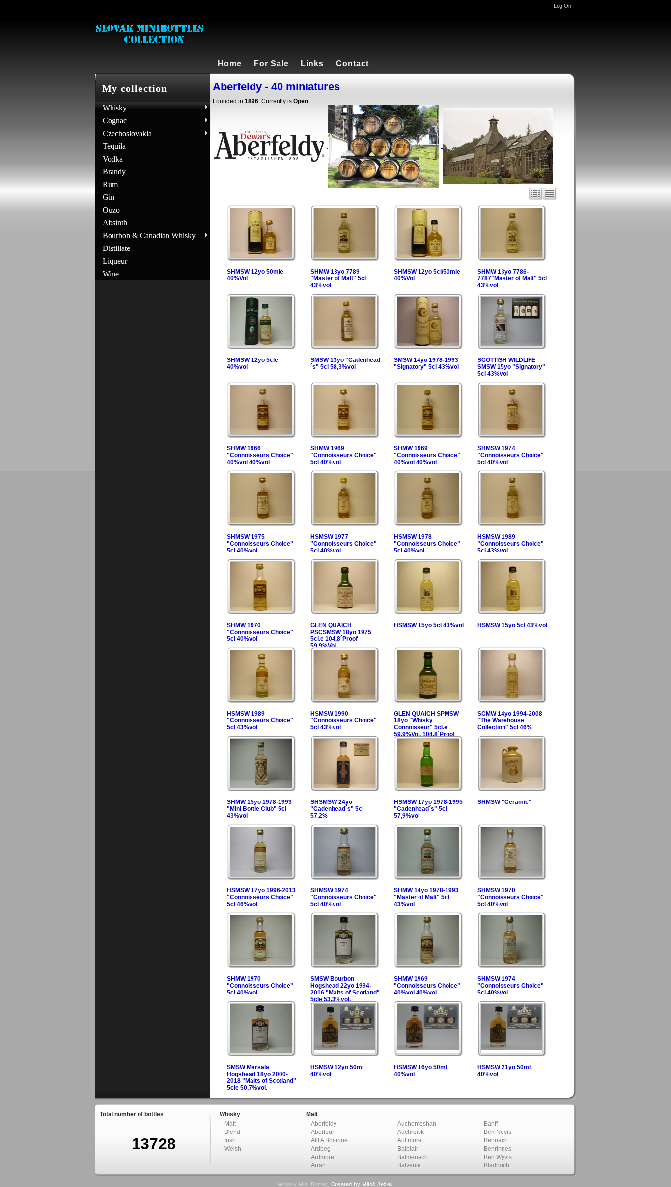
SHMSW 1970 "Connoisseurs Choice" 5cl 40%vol (510, 897)
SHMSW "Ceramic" (504, 802)
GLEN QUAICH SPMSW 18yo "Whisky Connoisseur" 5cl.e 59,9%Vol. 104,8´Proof (426, 724)
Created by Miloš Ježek (362, 1184)
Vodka (113, 159)
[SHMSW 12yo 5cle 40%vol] (261, 346)
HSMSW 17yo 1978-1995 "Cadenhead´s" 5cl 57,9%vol (428, 809)
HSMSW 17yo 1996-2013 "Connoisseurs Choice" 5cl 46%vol (261, 897)
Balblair (407, 1148)
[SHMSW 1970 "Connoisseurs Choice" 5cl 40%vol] (511, 877)
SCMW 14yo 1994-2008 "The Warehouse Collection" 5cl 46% (509, 720)
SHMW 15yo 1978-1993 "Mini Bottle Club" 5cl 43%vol (259, 809)
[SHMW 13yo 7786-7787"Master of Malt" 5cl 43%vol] (511, 258)
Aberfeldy (323, 1123)
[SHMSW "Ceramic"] (511, 788)
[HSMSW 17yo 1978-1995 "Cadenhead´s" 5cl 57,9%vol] (428, 788)
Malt (230, 1123)
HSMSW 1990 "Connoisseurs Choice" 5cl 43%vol (343, 720)
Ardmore (322, 1157)
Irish (230, 1140)
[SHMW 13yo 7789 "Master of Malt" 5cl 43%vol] (344, 258)
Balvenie (409, 1165)
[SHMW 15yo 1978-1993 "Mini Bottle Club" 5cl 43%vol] (261, 788)
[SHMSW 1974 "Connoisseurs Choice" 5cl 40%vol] (511, 435)
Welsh (232, 1148)
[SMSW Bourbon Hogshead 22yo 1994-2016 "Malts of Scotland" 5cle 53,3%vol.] (344, 965)
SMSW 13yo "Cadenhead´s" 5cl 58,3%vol (345, 363)
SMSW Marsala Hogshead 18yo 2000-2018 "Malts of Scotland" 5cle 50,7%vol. (261, 1077)
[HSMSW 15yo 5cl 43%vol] (428, 611)
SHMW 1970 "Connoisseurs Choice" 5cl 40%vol (260, 632)
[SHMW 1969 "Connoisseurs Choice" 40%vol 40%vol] (428, 435)
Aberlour (322, 1132)
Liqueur (115, 261)
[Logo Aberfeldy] (271, 145)
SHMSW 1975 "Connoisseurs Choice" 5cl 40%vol (260, 543)
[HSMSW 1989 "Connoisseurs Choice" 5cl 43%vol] (511, 523)
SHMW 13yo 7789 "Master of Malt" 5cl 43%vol (338, 278)
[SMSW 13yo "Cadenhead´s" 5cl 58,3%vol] (344, 346)
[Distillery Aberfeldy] (499, 145)
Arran (318, 1165)
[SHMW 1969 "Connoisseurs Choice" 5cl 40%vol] (344, 435)
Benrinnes (497, 1148)
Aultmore (409, 1140)
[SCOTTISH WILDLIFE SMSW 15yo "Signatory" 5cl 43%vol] (511, 346)
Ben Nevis (497, 1132)
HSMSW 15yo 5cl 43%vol (429, 625)
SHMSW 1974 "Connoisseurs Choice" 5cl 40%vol (510, 455)
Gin (108, 197)
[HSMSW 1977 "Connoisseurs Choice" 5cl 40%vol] (344, 523)
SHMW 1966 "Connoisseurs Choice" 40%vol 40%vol (260, 455)
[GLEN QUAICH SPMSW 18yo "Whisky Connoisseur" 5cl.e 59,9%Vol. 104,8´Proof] (428, 700)
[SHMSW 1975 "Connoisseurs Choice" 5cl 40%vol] (261, 523)
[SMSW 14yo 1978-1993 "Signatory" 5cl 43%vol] (428, 346)
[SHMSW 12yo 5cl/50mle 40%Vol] (428, 258)
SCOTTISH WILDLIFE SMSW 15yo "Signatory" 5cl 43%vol (511, 367)
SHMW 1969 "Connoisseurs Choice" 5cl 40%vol (343, 455)
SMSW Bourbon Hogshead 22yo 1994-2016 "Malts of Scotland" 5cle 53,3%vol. (345, 989)
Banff (491, 1123)
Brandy (114, 171)
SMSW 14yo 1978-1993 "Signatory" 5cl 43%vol (426, 363)
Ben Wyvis (498, 1157)
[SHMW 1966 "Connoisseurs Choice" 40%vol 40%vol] (261, 435)
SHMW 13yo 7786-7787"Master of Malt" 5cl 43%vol (512, 278)
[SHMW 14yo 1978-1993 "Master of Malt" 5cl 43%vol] (428, 877)
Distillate (116, 248)
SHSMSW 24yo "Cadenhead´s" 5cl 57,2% (336, 809)
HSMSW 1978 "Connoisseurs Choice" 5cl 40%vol (427, 543)
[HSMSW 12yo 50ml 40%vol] (344, 1051)
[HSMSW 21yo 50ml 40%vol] (511, 1051)
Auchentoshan (416, 1123)
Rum (110, 184)
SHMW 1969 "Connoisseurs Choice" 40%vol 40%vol (427, 455)
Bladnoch (496, 1165)
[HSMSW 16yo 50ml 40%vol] (428, 1051)
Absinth (115, 223)
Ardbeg (321, 1148)
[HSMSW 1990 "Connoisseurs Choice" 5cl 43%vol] (344, 700)
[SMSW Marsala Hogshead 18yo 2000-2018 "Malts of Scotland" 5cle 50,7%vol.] (261, 1053)
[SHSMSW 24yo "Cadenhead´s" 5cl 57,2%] (344, 788)
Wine (111, 274)
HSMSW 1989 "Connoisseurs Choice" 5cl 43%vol (510, 543)
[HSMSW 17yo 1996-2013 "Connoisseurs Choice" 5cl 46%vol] (261, 877)
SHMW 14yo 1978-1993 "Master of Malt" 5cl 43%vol (426, 897)
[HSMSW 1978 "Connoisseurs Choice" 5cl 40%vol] (428, 523)
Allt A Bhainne (329, 1140)
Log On (562, 6)
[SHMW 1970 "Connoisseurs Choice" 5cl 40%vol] (261, 611)
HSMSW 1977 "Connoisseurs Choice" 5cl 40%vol (343, 543)
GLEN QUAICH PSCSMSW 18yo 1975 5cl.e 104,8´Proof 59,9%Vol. (340, 635)
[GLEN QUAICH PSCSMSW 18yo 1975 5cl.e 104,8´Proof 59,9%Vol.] (344, 611)
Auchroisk (410, 1132)
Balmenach (412, 1157)
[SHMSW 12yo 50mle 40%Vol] (261, 258)
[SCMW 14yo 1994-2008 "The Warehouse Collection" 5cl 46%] (511, 700)
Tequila (114, 146)
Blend (232, 1132)
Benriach (496, 1140)
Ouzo (111, 210)
